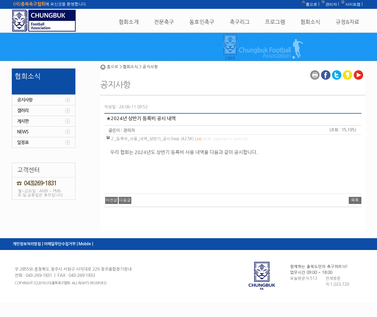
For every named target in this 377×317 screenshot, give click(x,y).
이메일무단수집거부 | (61, 244)
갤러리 (23, 110)
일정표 (23, 142)
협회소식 (310, 22)
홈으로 (311, 4)
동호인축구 (201, 22)
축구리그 (240, 22)
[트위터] (337, 70)
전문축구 (164, 22)
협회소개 (129, 22)
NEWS (22, 132)
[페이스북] (326, 70)
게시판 (23, 121)
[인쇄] (315, 70)
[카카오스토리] (348, 70)
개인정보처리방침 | (28, 244)
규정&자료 (347, 22)
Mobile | (86, 244)
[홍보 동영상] (358, 70)
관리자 (331, 4)
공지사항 (24, 100)
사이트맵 (353, 4)
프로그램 (275, 22)
